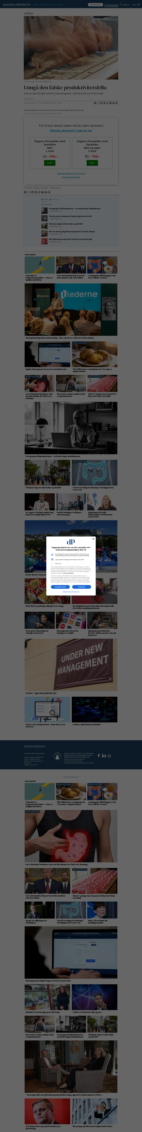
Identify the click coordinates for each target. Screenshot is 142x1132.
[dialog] (71, 566)
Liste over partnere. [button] (68, 573)
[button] (71, 563)
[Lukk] (93, 539)
